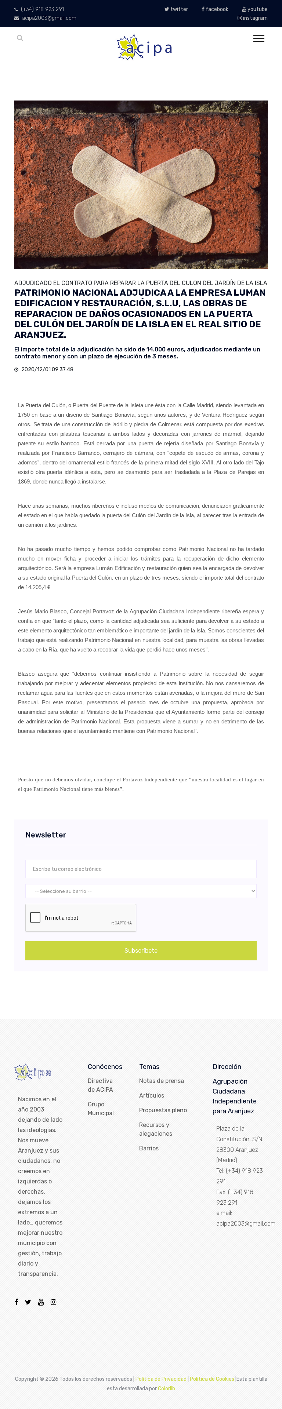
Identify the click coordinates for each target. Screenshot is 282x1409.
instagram (255, 18)
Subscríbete (141, 950)
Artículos (151, 1095)
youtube (257, 9)
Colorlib (166, 1389)
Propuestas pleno (163, 1110)
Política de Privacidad (161, 1379)
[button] (258, 37)
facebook (216, 9)
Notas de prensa (161, 1080)
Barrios (149, 1148)
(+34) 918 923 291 (41, 9)
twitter (178, 9)
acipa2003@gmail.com (48, 18)
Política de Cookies (212, 1379)
